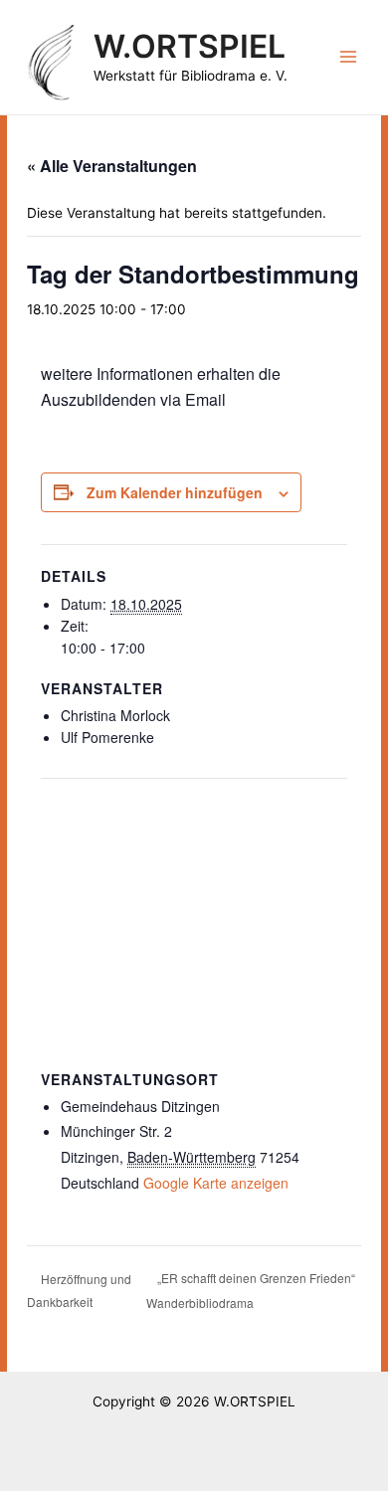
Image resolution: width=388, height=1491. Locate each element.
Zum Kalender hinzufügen (175, 492)
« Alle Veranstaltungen (112, 165)
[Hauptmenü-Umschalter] (348, 57)
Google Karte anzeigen (216, 1183)
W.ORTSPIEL (190, 46)
